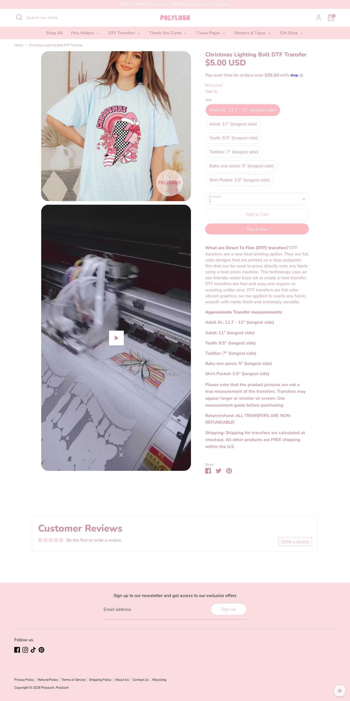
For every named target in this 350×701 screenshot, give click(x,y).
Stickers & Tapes (250, 33)
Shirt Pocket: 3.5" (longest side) (239, 180)
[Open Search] (19, 17)
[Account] (318, 17)
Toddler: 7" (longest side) (234, 152)
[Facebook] (17, 650)
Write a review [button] (295, 541)
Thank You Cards (166, 33)
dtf (216, 91)
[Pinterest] (41, 650)
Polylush (216, 85)
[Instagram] (25, 650)
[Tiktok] (33, 650)
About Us (122, 679)
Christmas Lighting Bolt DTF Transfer (56, 45)
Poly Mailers (83, 33)
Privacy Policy (24, 679)
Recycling (159, 679)
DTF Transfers (122, 33)
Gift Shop (289, 33)
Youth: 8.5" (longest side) (233, 138)
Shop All (54, 33)
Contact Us (141, 679)
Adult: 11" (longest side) (233, 124)
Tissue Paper (208, 33)
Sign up (228, 609)
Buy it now (257, 229)
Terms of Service (73, 679)
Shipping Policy (100, 679)
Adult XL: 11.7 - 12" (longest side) (242, 110)
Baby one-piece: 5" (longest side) (241, 166)
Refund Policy (48, 679)
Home (18, 45)
